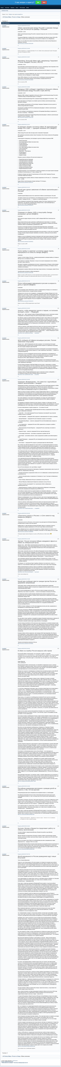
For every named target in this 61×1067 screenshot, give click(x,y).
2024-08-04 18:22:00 (26, 513)
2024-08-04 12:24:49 (26, 248)
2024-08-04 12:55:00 (26, 308)
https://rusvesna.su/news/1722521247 (25, 182)
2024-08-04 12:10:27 (26, 124)
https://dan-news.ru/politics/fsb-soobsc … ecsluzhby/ (28, 374)
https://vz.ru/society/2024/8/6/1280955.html (26, 1046)
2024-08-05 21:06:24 (26, 826)
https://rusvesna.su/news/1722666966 (25, 531)
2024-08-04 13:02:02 (26, 379)
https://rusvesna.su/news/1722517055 (25, 117)
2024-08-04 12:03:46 (26, 48)
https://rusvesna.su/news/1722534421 (25, 241)
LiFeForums (14, 1060)
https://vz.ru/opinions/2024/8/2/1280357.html (27, 781)
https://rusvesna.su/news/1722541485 (25, 272)
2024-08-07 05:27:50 (26, 854)
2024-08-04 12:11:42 (26, 187)
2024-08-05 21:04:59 (26, 786)
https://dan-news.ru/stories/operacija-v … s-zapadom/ (28, 508)
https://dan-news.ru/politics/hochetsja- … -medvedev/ (28, 333)
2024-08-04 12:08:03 (26, 86)
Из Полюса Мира (7, 17)
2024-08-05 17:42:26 (26, 579)
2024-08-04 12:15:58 (26, 210)
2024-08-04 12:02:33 (26, 25)
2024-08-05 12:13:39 (26, 538)
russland (4, 25)
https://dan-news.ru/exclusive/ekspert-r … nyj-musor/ (28, 571)
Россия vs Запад (16, 17)
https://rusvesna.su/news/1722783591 (25, 643)
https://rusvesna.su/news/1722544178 (25, 301)
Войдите (10, 14)
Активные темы (5, 10)
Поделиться (20, 25)
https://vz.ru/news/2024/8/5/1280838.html (26, 849)
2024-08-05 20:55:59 (26, 648)
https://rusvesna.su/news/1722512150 (25, 43)
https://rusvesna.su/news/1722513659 (25, 79)
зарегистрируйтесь (19, 14)
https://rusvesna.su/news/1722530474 (25, 205)
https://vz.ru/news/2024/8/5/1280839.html (26, 814)
